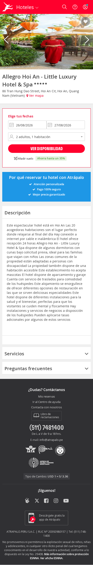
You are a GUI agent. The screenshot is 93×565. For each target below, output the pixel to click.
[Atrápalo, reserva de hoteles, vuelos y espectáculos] (8, 7)
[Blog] (27, 500)
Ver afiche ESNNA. (51, 558)
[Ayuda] (75, 7)
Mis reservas (46, 396)
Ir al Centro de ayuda (46, 402)
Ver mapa (36, 95)
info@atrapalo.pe (51, 440)
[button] (85, 21)
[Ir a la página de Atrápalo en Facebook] (46, 501)
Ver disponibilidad (46, 148)
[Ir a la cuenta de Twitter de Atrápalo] (37, 501)
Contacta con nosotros (46, 407)
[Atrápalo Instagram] (56, 501)
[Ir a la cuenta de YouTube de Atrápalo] (66, 501)
